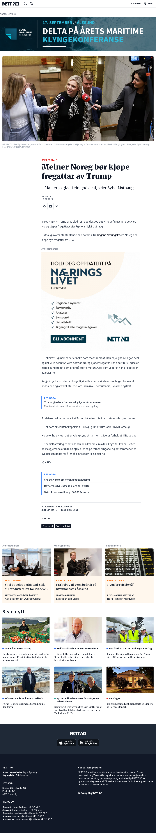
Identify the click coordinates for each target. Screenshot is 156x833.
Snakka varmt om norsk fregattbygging (67, 479)
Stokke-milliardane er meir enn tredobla (77, 648)
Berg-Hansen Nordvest (121, 598)
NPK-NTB (46, 196)
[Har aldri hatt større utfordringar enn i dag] (130, 630)
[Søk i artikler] (31, 3)
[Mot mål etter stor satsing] (26, 630)
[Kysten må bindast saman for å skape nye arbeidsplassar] (77, 680)
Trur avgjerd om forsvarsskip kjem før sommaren (73, 402)
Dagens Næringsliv (108, 235)
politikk (66, 526)
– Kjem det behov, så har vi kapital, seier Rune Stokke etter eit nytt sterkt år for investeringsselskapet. (75, 657)
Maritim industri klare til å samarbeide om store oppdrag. (71, 406)
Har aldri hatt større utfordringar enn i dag (130, 648)
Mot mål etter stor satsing (18, 648)
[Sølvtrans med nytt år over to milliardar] (26, 680)
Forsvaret (48, 526)
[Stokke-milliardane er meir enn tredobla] (77, 630)
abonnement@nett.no (28, 819)
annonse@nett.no (22, 816)
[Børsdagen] (130, 680)
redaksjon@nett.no (24, 813)
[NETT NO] (13, 3)
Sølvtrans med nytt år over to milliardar (24, 698)
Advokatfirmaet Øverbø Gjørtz (23, 598)
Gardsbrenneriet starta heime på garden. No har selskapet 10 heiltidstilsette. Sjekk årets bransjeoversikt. (25, 657)
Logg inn (136, 4)
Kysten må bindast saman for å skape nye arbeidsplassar (78, 700)
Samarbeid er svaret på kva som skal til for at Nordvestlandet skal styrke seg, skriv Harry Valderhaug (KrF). (77, 710)
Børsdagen (115, 698)
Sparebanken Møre (67, 598)
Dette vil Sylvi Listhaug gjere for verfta (66, 486)
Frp (57, 526)
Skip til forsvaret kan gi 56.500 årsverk (66, 492)
